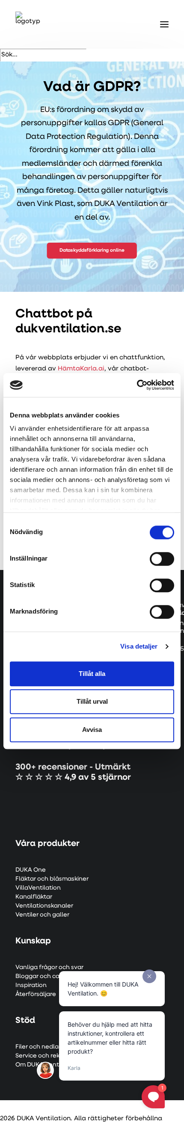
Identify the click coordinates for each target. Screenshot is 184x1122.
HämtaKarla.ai (81, 369)
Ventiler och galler (42, 915)
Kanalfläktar (33, 897)
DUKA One (30, 870)
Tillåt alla (92, 673)
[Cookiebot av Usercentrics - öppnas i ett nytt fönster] (136, 385)
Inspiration (31, 985)
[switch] (162, 559)
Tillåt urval (92, 701)
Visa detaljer (138, 646)
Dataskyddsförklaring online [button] (92, 250)
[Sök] (43, 55)
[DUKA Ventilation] (28, 24)
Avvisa (92, 729)
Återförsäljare (35, 994)
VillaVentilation (38, 888)
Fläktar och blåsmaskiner (52, 879)
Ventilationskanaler (44, 906)
